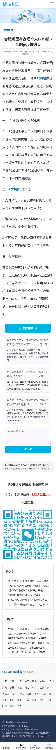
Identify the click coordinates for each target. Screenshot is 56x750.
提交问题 (28, 449)
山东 (51, 693)
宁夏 (12, 687)
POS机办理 (35, 748)
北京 (4, 681)
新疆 (19, 687)
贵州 (42, 699)
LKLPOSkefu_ (42, 494)
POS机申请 (16, 189)
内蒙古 (43, 681)
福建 (36, 693)
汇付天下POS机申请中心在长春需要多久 (27, 599)
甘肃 (12, 706)
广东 (27, 699)
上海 (19, 681)
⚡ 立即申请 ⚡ (28, 328)
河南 (4, 699)
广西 (51, 681)
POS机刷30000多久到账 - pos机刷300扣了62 (30, 585)
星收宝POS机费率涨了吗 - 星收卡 (24, 595)
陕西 (4, 706)
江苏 (14, 693)
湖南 (19, 699)
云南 (49, 699)
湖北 (12, 699)
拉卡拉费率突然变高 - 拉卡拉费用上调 (26, 647)
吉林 (49, 687)
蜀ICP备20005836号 (41, 736)
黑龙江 (5, 693)
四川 (34, 681)
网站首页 (7, 748)
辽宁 (42, 687)
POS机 (41, 78)
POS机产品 (21, 748)
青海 (19, 706)
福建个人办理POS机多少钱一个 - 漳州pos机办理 (31, 633)
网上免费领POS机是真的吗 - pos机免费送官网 (30, 580)
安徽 (29, 693)
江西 (44, 693)
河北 (27, 687)
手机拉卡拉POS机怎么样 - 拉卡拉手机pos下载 (30, 628)
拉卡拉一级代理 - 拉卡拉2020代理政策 (26, 652)
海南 (34, 699)
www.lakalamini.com (17, 353)
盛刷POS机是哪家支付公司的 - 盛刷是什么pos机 (31, 642)
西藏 (4, 687)
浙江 (21, 693)
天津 (12, 681)
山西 (34, 687)
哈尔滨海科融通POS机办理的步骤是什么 (27, 590)
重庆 (27, 681)
